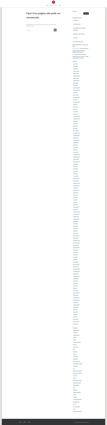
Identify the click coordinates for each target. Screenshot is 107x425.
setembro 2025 (76, 80)
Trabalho (75, 397)
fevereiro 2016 (76, 235)
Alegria (74, 337)
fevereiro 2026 (76, 71)
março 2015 (75, 262)
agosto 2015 (75, 250)
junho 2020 (75, 123)
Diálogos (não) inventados (78, 52)
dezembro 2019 (76, 133)
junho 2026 (75, 66)
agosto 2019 (75, 142)
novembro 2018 (76, 157)
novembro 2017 (76, 185)
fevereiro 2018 (76, 178)
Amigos (74, 339)
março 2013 (75, 319)
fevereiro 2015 (76, 264)
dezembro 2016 (76, 211)
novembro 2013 (76, 300)
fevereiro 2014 (76, 293)
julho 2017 (75, 195)
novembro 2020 (76, 116)
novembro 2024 (76, 90)
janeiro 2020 (75, 130)
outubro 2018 (76, 159)
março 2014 (75, 290)
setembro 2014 (76, 276)
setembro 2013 (76, 304)
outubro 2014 (76, 273)
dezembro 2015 (76, 240)
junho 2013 (75, 312)
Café (74, 349)
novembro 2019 (76, 135)
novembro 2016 (76, 214)
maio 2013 (75, 314)
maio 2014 (75, 285)
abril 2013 (75, 316)
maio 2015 (75, 257)
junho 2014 (75, 283)
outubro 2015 (76, 245)
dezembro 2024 (76, 87)
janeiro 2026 (75, 73)
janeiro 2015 (75, 266)
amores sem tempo (84, 48)
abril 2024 (75, 92)
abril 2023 (75, 99)
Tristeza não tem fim (77, 399)
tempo (74, 394)
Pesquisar (75, 11)
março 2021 (75, 111)
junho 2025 (75, 85)
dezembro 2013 (76, 297)
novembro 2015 (76, 242)
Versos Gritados (76, 406)
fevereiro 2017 (76, 207)
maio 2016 (75, 228)
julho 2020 (75, 121)
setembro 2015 (76, 247)
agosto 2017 (75, 192)
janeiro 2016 (75, 238)
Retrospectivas (76, 385)
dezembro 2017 (76, 183)
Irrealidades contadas (77, 363)
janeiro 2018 (75, 180)
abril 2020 (75, 128)
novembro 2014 (76, 271)
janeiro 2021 (75, 114)
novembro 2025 (76, 75)
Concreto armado (76, 24)
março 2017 (75, 204)
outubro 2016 (76, 216)
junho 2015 (75, 254)
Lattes (51, 5)
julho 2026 (75, 63)
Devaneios (75, 351)
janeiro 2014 (75, 295)
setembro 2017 (76, 190)
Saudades (75, 390)
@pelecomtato (76, 330)
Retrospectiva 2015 (77, 382)
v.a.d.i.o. (75, 404)
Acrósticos (75, 332)
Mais (56, 5)
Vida (74, 409)
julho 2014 (75, 281)
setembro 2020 (76, 118)
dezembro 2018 (76, 154)
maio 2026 (75, 68)
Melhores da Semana (77, 370)
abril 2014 (75, 288)
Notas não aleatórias (77, 373)
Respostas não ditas (77, 380)
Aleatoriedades (76, 335)
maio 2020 (75, 126)
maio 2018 (75, 171)
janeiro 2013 (75, 324)
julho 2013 (75, 309)
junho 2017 (75, 197)
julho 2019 (75, 145)
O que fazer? (75, 20)
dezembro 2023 (76, 97)
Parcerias (75, 375)
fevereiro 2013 (76, 321)
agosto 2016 (75, 221)
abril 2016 (75, 231)
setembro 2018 (76, 161)
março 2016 (75, 233)
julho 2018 (75, 166)
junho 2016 (75, 226)
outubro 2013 (76, 302)
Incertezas (75, 37)
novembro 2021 (76, 102)
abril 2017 (75, 202)
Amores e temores (77, 342)
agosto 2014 (75, 278)
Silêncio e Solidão (77, 392)
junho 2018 (75, 168)
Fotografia (75, 359)
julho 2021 (75, 104)
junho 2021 (75, 106)
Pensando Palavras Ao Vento (78, 50)
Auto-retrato (75, 347)
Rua (74, 387)
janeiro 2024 (75, 95)
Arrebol (74, 344)
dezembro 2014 (76, 269)
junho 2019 (75, 147)
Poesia (74, 378)
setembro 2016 (76, 219)
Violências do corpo (77, 411)
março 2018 (75, 176)
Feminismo (75, 356)
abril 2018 (75, 173)
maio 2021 (75, 109)
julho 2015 (75, 252)
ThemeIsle (87, 422)
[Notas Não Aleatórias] (53, 2)
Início (47, 5)
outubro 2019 (76, 137)
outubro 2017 (76, 188)
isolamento (75, 366)
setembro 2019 (76, 140)
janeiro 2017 (75, 209)
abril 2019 (75, 149)
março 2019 (75, 152)
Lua (74, 368)
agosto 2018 (75, 164)
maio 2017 (75, 199)
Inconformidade (76, 361)
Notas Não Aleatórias (77, 44)
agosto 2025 (75, 83)
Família (74, 354)
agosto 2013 (75, 307)
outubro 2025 (76, 78)
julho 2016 (75, 223)
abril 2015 (75, 259)
